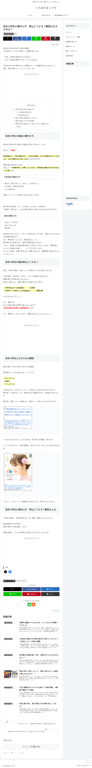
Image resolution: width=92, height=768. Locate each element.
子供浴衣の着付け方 (25, 112)
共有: (19, 126)
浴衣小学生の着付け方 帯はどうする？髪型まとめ (32, 124)
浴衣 (25, 581)
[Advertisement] (31, 88)
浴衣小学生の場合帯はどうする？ (26, 118)
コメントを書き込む (31, 746)
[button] (55, 39)
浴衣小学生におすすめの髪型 (25, 121)
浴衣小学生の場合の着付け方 (25, 109)
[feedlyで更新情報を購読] (29, 604)
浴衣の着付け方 (24, 115)
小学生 (19, 581)
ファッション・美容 (10, 581)
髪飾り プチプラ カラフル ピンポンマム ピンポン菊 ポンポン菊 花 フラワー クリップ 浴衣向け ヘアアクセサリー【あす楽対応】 (18, 486)
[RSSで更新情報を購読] (33, 604)
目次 (29, 105)
